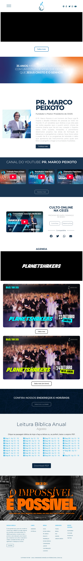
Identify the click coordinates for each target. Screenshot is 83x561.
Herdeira (33, 528)
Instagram (70, 530)
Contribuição (47, 548)
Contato (45, 550)
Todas (57, 528)
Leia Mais (10, 545)
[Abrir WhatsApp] (78, 556)
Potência (33, 531)
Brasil (57, 531)
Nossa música (47, 541)
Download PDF (41, 465)
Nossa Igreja (46, 531)
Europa (57, 536)
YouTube (69, 533)
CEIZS (41, 6)
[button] (51, 236)
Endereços (46, 538)
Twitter (69, 538)
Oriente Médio (59, 538)
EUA (56, 533)
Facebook (70, 535)
